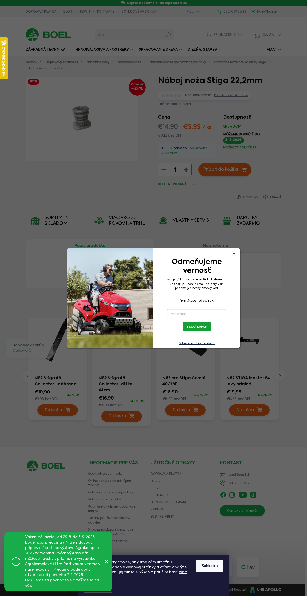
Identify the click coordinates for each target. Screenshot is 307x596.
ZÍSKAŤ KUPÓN (196, 327)
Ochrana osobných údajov (197, 343)
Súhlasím (210, 566)
